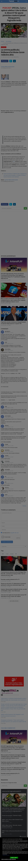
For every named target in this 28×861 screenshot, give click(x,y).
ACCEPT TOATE (14, 857)
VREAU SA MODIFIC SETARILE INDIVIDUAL (8, 859)
